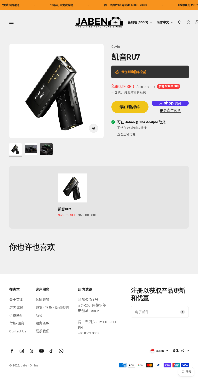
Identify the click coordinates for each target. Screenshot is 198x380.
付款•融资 (16, 323)
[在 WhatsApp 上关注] (61, 351)
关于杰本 (16, 299)
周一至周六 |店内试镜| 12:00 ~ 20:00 (122, 5)
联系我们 (43, 331)
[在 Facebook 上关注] (12, 351)
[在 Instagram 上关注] (21, 351)
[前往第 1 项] (15, 149)
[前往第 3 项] (46, 149)
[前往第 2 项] (31, 149)
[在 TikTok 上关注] (51, 351)
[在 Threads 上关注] (31, 351)
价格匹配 (16, 315)
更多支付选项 (170, 110)
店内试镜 (16, 307)
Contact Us (17, 331)
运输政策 (43, 299)
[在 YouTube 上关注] (41, 351)
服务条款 (43, 323)
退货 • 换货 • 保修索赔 (52, 307)
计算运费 (140, 92)
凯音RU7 (64, 209)
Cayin (115, 46)
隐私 (39, 315)
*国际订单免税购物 (58, 5)
